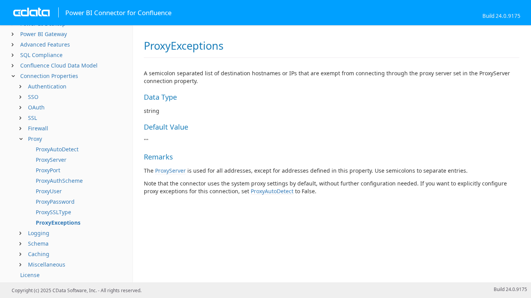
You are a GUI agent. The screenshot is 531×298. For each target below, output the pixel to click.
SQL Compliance (41, 55)
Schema (38, 243)
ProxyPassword (55, 201)
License (30, 275)
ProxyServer (51, 159)
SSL (32, 117)
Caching (38, 254)
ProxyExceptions (58, 222)
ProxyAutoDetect (57, 149)
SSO (33, 96)
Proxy (35, 138)
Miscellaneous (46, 264)
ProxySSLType (53, 212)
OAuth (36, 107)
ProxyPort (48, 170)
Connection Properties (49, 76)
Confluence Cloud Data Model (59, 65)
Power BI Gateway (43, 34)
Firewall (38, 128)
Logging (38, 233)
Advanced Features (45, 44)
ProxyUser (49, 191)
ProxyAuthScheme (59, 180)
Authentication (47, 86)
